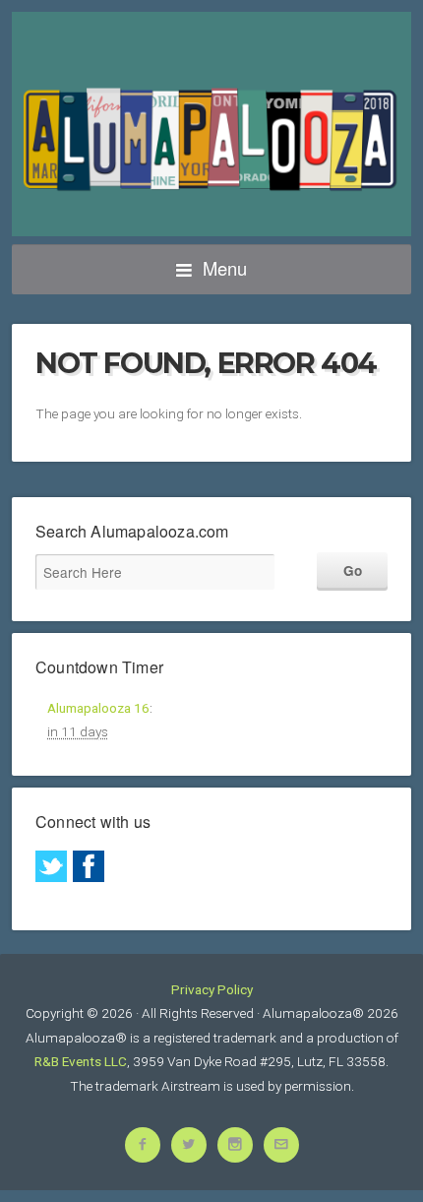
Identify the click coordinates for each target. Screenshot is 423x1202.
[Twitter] (51, 866)
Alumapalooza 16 (98, 708)
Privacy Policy (212, 989)
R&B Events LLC (80, 1061)
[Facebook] (88, 866)
